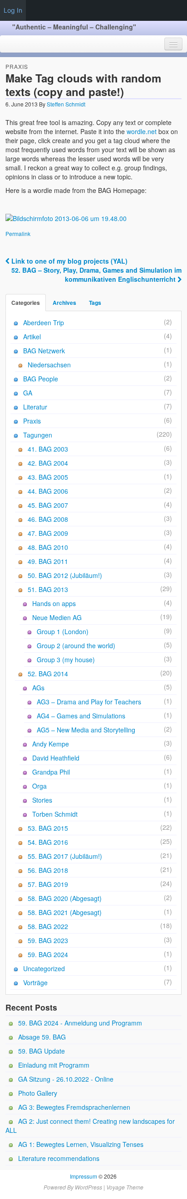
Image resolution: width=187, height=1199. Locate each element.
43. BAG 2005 (48, 477)
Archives (64, 303)
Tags (95, 303)
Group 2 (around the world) (76, 645)
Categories (25, 303)
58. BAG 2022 (48, 926)
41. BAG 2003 (48, 448)
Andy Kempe (50, 743)
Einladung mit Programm (53, 1064)
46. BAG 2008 (48, 519)
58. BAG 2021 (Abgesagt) (65, 912)
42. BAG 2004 (48, 462)
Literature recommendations (58, 1158)
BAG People (40, 378)
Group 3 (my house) (66, 659)
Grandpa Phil (51, 771)
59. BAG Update (41, 1050)
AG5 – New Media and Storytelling (86, 729)
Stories (42, 799)
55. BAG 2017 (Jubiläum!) (65, 856)
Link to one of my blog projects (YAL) (69, 260)
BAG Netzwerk (44, 350)
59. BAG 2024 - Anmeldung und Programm (80, 1022)
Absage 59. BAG (42, 1036)
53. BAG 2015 (48, 828)
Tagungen (37, 434)
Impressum (83, 1176)
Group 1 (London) (63, 631)
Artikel (32, 336)
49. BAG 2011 (48, 561)
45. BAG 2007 (48, 505)
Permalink (17, 233)
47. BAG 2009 (48, 533)
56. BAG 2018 (48, 870)
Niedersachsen (49, 364)
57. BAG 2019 (48, 884)
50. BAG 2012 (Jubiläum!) (65, 575)
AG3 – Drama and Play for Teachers (89, 701)
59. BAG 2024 (48, 954)
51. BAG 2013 (48, 589)
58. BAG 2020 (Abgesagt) (65, 898)
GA (27, 392)
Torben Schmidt (55, 814)
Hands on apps (54, 603)
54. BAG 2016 (48, 842)
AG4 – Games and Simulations (81, 715)
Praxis (16, 66)
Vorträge (35, 982)
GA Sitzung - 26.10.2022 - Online (65, 1078)
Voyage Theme (124, 1187)
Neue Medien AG (57, 617)
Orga (39, 785)
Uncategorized (44, 968)
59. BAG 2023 (48, 940)
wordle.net (142, 131)
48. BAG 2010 (48, 547)
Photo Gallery (37, 1093)
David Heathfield (55, 757)
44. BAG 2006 (48, 491)
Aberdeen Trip (43, 322)
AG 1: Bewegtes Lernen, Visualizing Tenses (80, 1144)
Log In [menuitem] (13, 10)
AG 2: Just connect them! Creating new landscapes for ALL (90, 1126)
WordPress (88, 1187)
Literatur (35, 406)
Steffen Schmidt (66, 104)
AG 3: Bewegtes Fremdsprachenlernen (74, 1107)
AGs (38, 687)
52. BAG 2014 (48, 673)
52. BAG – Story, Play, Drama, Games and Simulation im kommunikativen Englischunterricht (96, 274)
